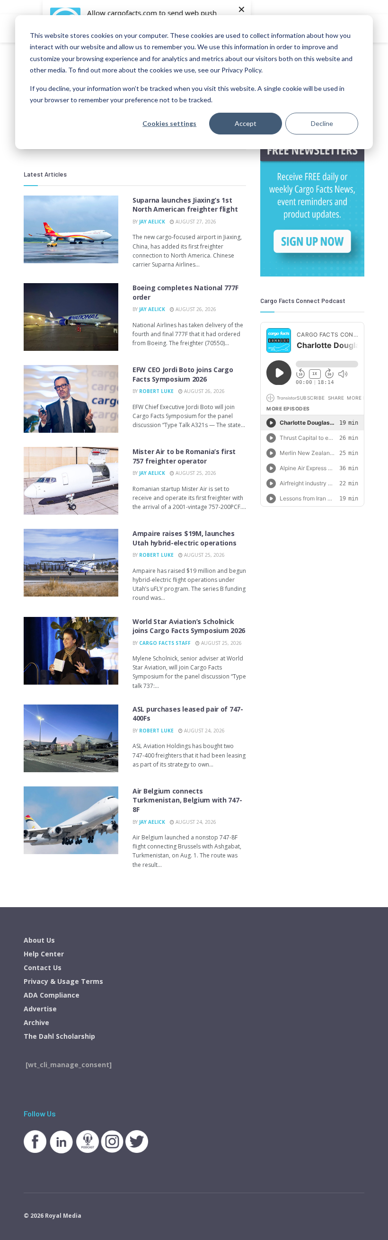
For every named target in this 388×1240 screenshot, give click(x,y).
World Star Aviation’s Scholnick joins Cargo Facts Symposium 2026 (188, 626)
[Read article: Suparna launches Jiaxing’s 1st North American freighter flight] (71, 229)
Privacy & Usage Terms (63, 981)
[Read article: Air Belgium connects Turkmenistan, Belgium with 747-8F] (71, 820)
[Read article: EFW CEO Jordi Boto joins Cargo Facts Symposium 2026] (71, 399)
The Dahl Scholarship (59, 1036)
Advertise (40, 1008)
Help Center (44, 953)
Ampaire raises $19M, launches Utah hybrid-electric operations (184, 538)
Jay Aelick (152, 221)
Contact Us (43, 967)
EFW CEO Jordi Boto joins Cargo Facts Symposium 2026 (182, 374)
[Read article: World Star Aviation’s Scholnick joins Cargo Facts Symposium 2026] (71, 651)
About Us (39, 940)
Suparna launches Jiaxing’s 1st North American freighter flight (185, 205)
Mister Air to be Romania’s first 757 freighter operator (184, 456)
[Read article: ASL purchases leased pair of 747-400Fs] (71, 738)
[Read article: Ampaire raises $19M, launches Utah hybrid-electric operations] (71, 563)
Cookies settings (169, 123)
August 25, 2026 (195, 473)
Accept (245, 123)
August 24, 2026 (204, 730)
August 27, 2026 (195, 221)
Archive (36, 1022)
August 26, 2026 (195, 309)
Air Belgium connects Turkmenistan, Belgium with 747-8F (187, 800)
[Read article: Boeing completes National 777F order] (71, 317)
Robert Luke (156, 391)
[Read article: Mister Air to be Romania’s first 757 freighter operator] (71, 481)
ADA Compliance (51, 994)
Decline (322, 123)
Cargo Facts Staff (165, 643)
